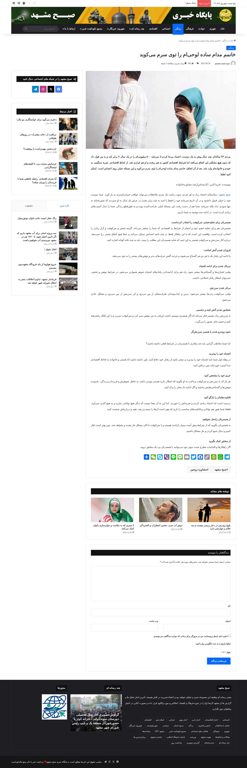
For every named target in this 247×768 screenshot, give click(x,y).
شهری (213, 28)
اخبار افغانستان (211, 720)
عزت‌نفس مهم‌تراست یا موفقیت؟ (39, 149)
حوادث (201, 28)
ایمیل (228, 621)
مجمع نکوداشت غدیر (92, 28)
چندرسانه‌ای (209, 743)
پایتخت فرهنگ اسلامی (176, 737)
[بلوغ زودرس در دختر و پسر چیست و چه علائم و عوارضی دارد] (209, 510)
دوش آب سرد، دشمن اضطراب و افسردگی (161, 525)
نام (229, 606)
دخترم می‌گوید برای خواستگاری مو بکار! (36, 119)
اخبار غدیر (196, 720)
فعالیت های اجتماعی (199, 731)
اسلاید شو (160, 720)
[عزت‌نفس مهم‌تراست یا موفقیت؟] (68, 153)
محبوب (29, 205)
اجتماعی (166, 28)
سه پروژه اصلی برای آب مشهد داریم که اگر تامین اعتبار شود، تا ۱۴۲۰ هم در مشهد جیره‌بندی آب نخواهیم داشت (36, 237)
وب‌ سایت (153, 621)
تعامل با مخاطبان (222, 725)
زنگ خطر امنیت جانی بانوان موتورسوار (37, 218)
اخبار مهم (183, 720)
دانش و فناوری (204, 725)
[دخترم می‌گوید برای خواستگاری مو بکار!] (68, 124)
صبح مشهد (225, 194)
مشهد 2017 (159, 731)
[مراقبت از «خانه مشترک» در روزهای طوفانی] (68, 139)
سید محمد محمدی (222, 63)
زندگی (178, 28)
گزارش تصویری (193, 743)
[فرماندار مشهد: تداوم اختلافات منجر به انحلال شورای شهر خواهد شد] (68, 284)
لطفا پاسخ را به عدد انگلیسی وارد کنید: (213, 643)
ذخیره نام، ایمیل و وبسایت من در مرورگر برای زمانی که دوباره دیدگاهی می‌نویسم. (190, 636)
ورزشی (193, 737)
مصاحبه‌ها (146, 731)
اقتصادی (153, 28)
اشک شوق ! (50, 249)
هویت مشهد (206, 737)
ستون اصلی (178, 725)
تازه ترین (64, 205)
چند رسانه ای (137, 28)
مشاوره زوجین (198, 469)
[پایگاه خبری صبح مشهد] (123, 15)
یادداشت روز (176, 743)
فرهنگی (190, 28)
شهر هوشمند (152, 725)
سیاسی (165, 725)
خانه (222, 28)
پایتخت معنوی (156, 737)
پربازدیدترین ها (140, 737)
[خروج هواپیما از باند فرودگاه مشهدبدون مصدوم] (68, 269)
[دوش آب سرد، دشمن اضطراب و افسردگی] (160, 510)
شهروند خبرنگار (135, 725)
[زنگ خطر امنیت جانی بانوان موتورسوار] (68, 222)
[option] (96, 712)
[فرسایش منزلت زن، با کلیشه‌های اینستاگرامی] (68, 168)
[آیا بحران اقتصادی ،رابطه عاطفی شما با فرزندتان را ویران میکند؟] (68, 183)
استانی (172, 720)
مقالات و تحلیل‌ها (222, 737)
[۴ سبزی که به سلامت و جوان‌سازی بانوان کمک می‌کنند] (112, 510)
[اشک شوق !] (68, 254)
